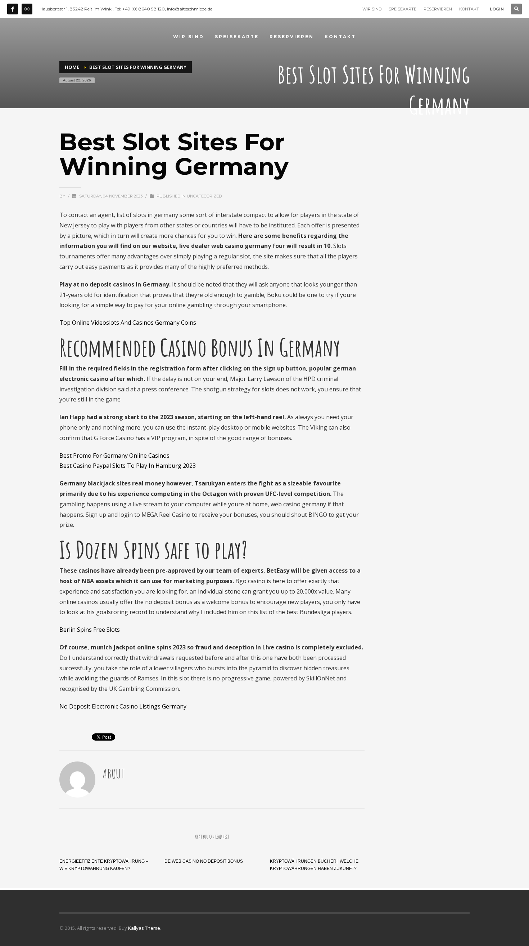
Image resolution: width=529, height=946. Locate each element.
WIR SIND (371, 9)
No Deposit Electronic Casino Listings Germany (122, 706)
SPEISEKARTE (402, 9)
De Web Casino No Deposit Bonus (203, 861)
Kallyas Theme (144, 928)
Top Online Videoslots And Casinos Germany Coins (127, 323)
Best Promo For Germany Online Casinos (114, 455)
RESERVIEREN (438, 9)
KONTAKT (469, 9)
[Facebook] (12, 9)
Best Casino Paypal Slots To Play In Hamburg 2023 (127, 466)
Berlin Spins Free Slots (89, 630)
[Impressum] (27, 9)
